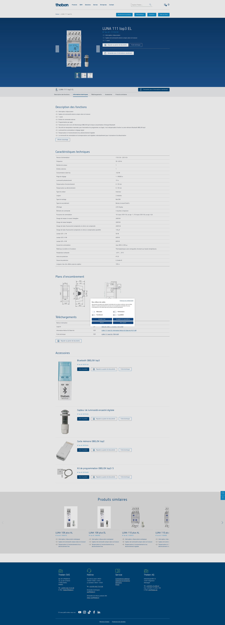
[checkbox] (93, 312)
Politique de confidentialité (126, 300)
